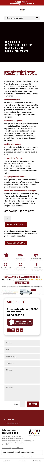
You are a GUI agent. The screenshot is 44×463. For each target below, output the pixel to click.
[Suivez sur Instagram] (13, 330)
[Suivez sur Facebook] (9, 330)
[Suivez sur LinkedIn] (21, 330)
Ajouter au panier (16, 224)
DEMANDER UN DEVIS (16, 242)
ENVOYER (33, 404)
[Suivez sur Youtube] (17, 330)
